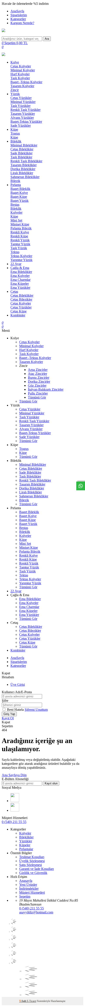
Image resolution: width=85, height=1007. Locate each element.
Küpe (14, 129)
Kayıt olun (51, 783)
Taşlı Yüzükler (20, 106)
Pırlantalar (26, 849)
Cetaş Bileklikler (21, 149)
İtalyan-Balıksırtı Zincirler (45, 389)
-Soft (23, 1001)
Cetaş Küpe (18, 311)
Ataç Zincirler (37, 373)
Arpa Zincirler (38, 370)
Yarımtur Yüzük (21, 260)
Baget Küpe (18, 197)
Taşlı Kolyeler (20, 78)
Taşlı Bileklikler (21, 157)
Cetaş (14, 291)
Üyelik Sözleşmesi (32, 861)
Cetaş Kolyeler (20, 66)
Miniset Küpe (19, 224)
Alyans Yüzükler (22, 117)
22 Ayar (15, 264)
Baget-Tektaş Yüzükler (26, 121)
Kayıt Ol (8, 718)
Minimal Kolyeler (22, 70)
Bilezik (15, 181)
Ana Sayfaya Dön (14, 775)
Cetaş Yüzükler (21, 98)
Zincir (14, 90)
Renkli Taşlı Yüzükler (25, 110)
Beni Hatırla (16, 709)
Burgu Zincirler (38, 377)
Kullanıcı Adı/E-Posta (17, 692)
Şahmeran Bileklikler (24, 177)
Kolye (14, 62)
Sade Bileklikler (21, 153)
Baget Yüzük (19, 200)
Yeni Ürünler (28, 884)
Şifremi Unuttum (36, 709)
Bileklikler (26, 837)
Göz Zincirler (37, 385)
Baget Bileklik (20, 189)
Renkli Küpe (19, 236)
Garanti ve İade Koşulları (36, 869)
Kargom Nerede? (22, 23)
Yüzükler (25, 841)
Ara (47, 38)
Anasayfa (25, 880)
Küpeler (24, 845)
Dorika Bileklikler (22, 169)
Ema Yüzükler (20, 287)
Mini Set (16, 220)
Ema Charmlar (20, 280)
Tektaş (14, 252)
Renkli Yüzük (20, 240)
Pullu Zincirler (38, 393)
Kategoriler (18, 19)
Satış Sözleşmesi (30, 865)
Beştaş (14, 204)
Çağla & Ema (19, 268)
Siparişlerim (18, 15)
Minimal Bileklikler (23, 145)
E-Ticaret (31, 1001)
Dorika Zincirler (39, 381)
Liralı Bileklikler (21, 173)
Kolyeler (16, 212)
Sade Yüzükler (20, 125)
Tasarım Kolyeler (22, 86)
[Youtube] (14, 801)
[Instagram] (14, 810)
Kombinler (17, 315)
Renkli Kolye (19, 232)
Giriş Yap (9, 714)
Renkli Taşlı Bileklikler (26, 161)
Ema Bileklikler (21, 272)
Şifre (5, 700)
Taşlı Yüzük (18, 248)
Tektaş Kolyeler (21, 256)
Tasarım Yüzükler (22, 113)
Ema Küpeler (19, 283)
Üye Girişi (17, 684)
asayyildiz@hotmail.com (36, 912)
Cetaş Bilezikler (21, 299)
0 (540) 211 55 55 (14, 822)
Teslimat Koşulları (31, 857)
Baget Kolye (19, 193)
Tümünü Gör (37, 397)
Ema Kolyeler (20, 276)
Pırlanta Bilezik (21, 228)
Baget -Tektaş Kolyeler (26, 82)
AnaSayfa (17, 11)
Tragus (15, 133)
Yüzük (15, 94)
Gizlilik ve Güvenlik (33, 873)
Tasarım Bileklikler (23, 165)
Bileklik (15, 141)
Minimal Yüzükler (23, 102)
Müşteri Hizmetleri (32, 892)
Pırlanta (15, 185)
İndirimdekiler (29, 888)
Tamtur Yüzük (20, 244)
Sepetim (24, 896)
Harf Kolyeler (20, 74)
